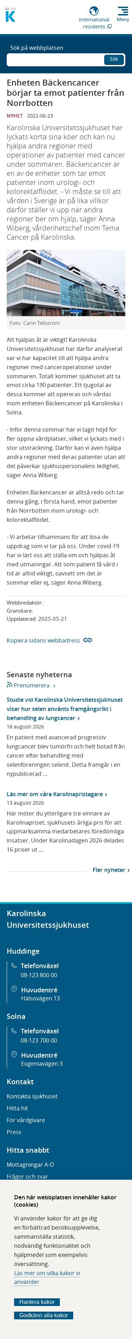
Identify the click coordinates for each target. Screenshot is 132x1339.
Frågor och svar (27, 1176)
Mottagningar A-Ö (30, 1164)
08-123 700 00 (39, 1040)
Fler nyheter (109, 870)
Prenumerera (31, 685)
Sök (114, 58)
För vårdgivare (26, 1120)
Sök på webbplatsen (36, 48)
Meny (123, 19)
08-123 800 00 (39, 975)
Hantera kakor (37, 1302)
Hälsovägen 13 (40, 998)
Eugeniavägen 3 (42, 1063)
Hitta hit (17, 1108)
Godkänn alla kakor (43, 1315)
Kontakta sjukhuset (32, 1096)
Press (14, 1132)
